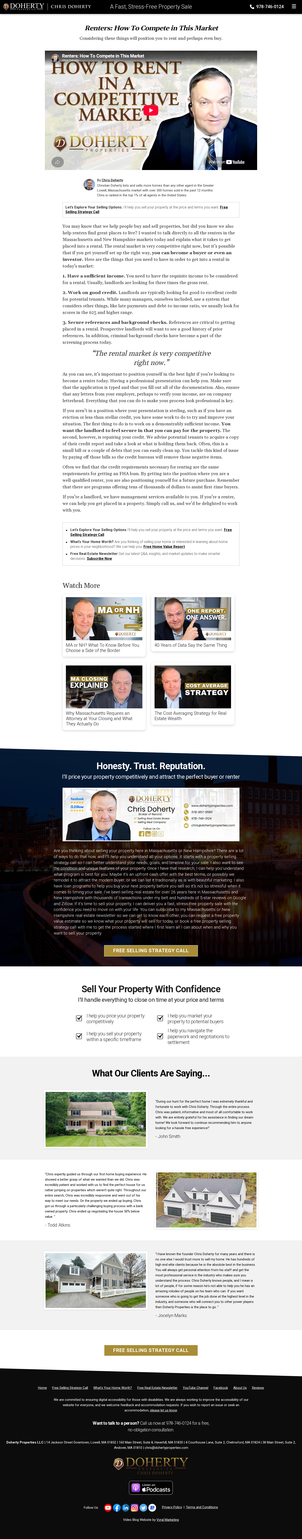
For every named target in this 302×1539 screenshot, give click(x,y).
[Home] (45, 7)
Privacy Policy (172, 1507)
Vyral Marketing (168, 1520)
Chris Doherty (112, 180)
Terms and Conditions (202, 1507)
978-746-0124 (269, 6)
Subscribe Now (99, 558)
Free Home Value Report (164, 547)
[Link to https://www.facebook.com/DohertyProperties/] (117, 1508)
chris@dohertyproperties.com (166, 1448)
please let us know (163, 1410)
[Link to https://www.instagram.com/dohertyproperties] (134, 1508)
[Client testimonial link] (96, 1119)
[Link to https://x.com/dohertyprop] (143, 1508)
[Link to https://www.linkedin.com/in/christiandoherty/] (126, 1508)
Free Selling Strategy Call (151, 950)
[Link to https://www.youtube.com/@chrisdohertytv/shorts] (108, 1508)
